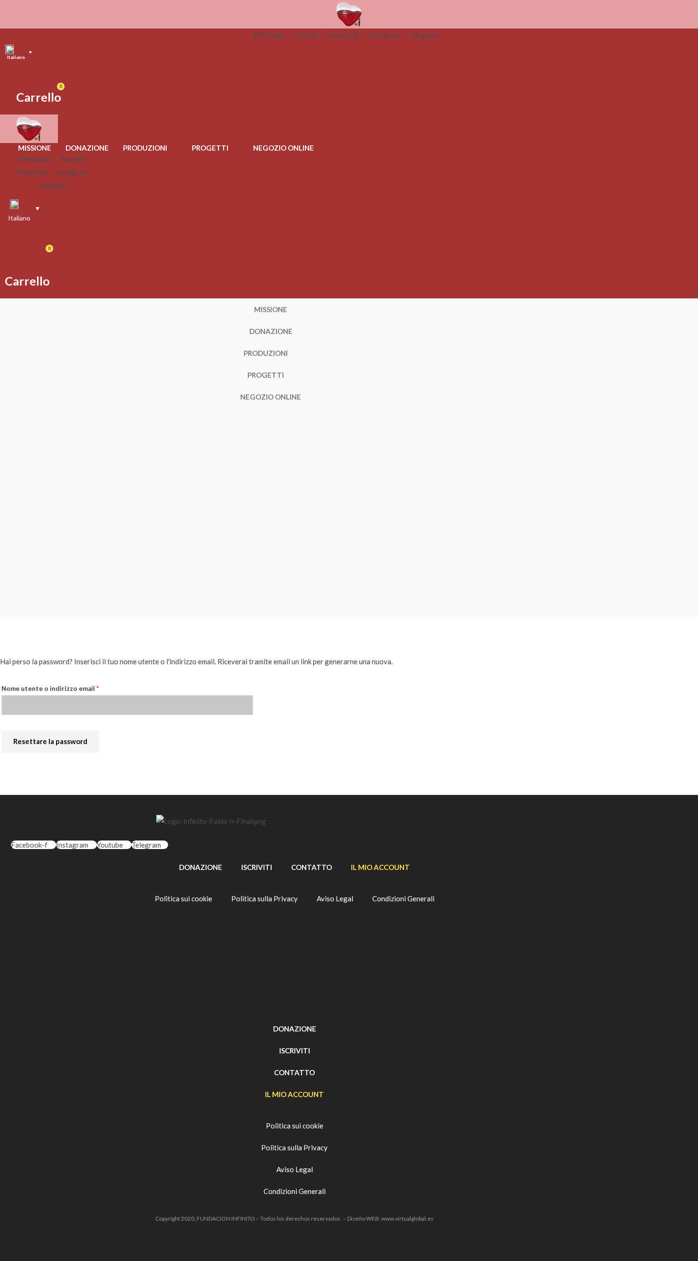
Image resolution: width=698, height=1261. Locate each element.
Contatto (311, 867)
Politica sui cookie (183, 898)
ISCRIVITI (256, 867)
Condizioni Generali (403, 898)
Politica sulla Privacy (264, 898)
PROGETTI (210, 147)
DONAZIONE (87, 147)
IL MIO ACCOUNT (380, 867)
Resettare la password (50, 741)
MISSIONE (34, 147)
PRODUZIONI (145, 147)
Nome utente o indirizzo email (64, 687)
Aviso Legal (335, 898)
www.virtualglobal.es (407, 1218)
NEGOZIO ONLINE (283, 147)
